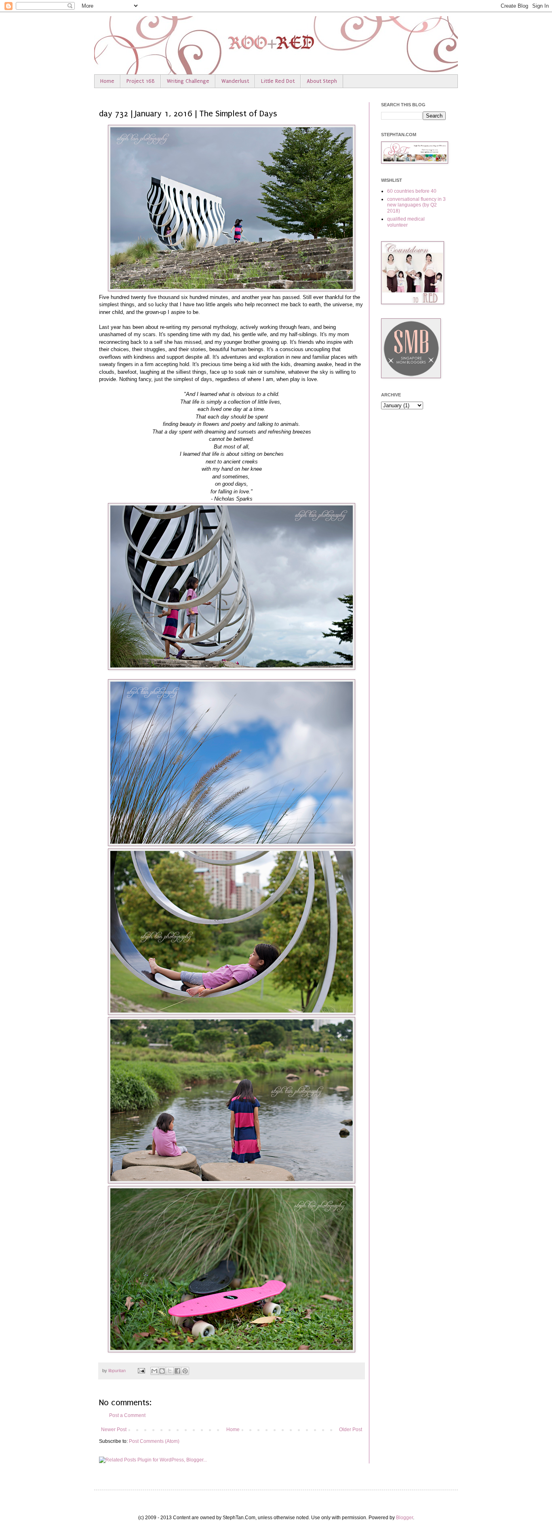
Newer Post (113, 1429)
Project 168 (140, 81)
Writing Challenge (188, 81)
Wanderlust (235, 81)
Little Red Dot (278, 81)
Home (107, 81)
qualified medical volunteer (406, 221)
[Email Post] (141, 1370)
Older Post (350, 1429)
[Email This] (154, 1371)
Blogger (404, 1517)
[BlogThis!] (162, 1371)
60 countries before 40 (411, 191)
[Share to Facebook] (177, 1371)
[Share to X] (170, 1371)
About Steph (322, 81)
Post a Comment (127, 1415)
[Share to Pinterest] (185, 1371)
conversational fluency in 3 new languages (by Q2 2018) (416, 205)
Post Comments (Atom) (154, 1441)
